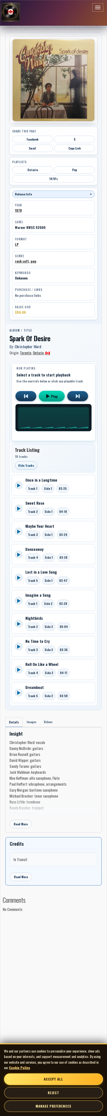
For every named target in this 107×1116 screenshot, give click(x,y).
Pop (74, 170)
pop (33, 261)
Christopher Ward (28, 346)
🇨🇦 (47, 352)
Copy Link (74, 148)
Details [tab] (14, 722)
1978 (18, 210)
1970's (53, 179)
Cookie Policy (19, 1067)
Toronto (25, 352)
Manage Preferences (53, 1106)
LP (17, 244)
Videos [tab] (48, 722)
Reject (53, 1092)
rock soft (22, 261)
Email (32, 148)
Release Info (53, 194)
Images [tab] (31, 722)
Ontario (32, 170)
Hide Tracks (26, 465)
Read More (21, 824)
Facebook (33, 139)
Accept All (53, 1079)
